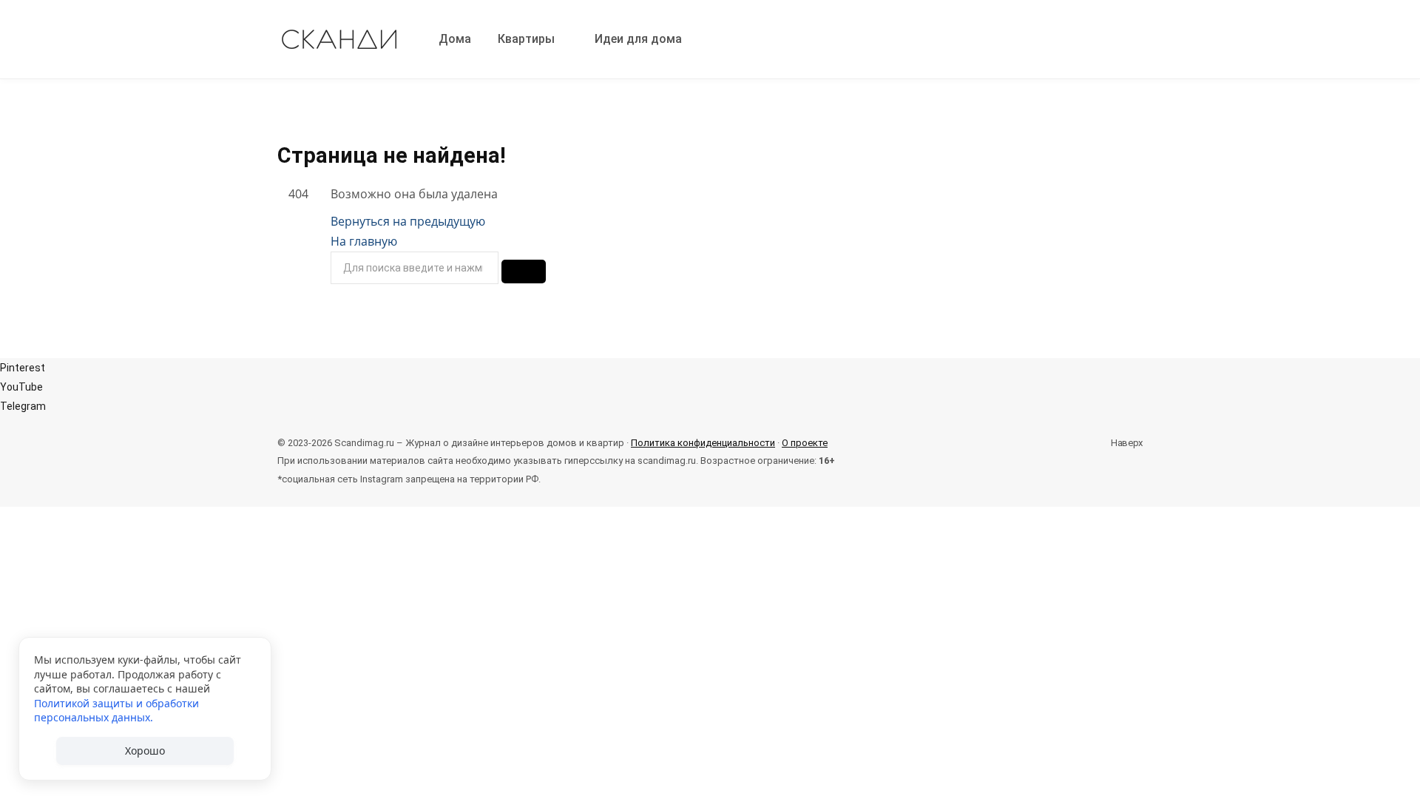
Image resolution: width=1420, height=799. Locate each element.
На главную (364, 241)
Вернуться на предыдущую (408, 221)
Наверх (1126, 442)
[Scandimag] (340, 39)
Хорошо (145, 751)
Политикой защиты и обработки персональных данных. (116, 710)
